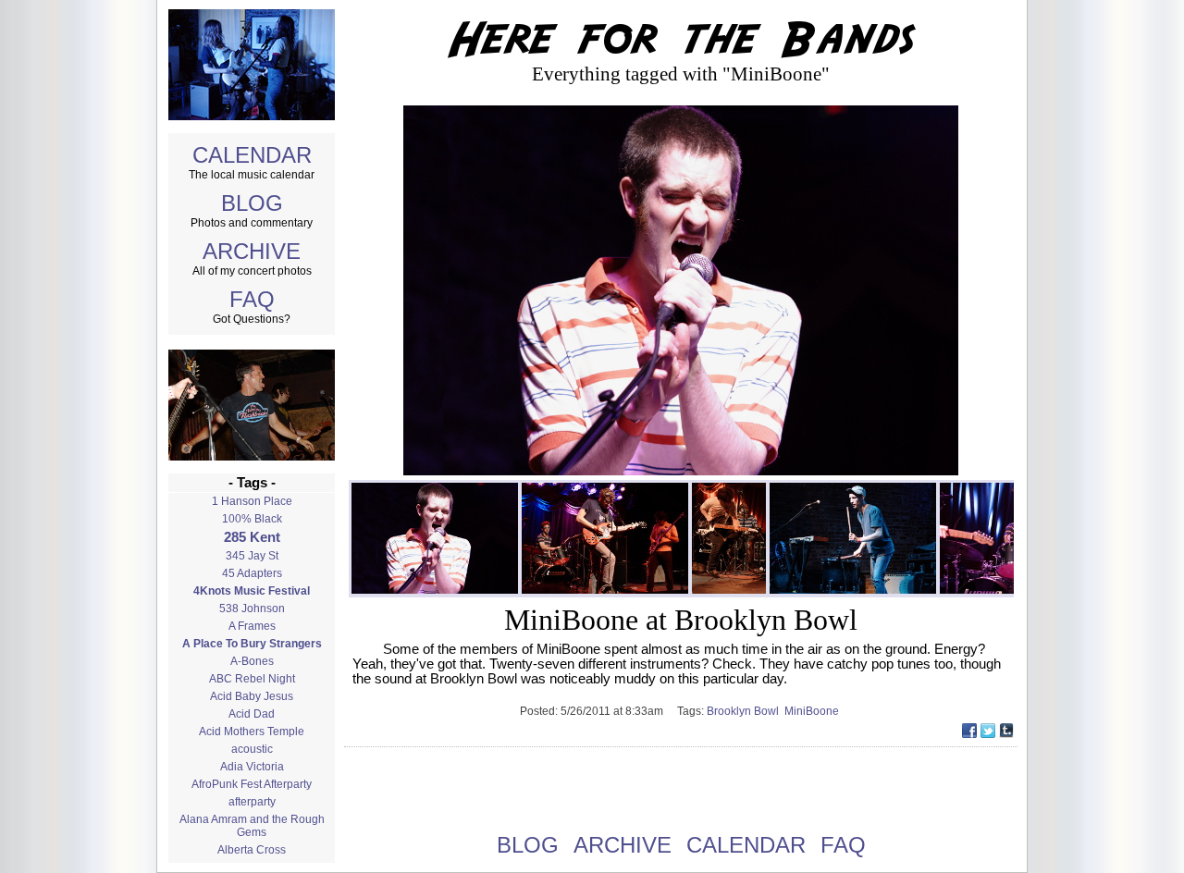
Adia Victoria (252, 766)
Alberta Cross (251, 849)
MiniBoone (813, 711)
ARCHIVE (252, 251)
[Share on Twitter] (987, 733)
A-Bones (252, 661)
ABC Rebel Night (252, 678)
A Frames (252, 626)
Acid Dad (251, 713)
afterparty (252, 801)
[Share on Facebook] (969, 733)
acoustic (252, 749)
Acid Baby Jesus (251, 696)
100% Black (252, 518)
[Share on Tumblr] (1006, 733)
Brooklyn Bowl (745, 711)
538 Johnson (252, 608)
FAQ (252, 299)
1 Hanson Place (252, 501)
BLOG (252, 203)
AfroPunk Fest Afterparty (251, 784)
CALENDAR (252, 154)
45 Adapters (252, 573)
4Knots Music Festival (251, 590)
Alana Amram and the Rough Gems (252, 826)
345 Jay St (252, 555)
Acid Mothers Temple (251, 731)
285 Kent (252, 537)
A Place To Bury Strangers (252, 643)
